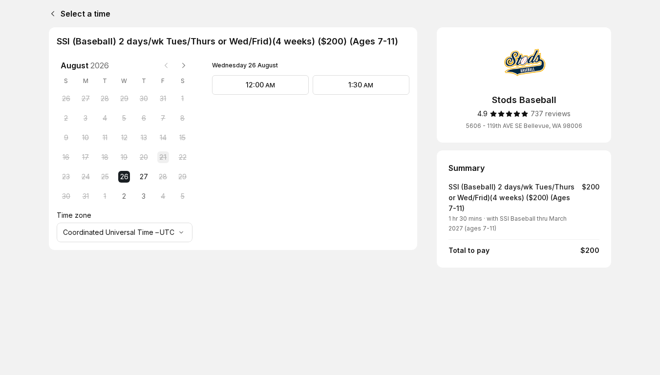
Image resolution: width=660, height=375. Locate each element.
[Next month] (184, 65)
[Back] (51, 13)
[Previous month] (166, 65)
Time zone (74, 215)
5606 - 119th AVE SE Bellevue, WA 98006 (524, 125)
